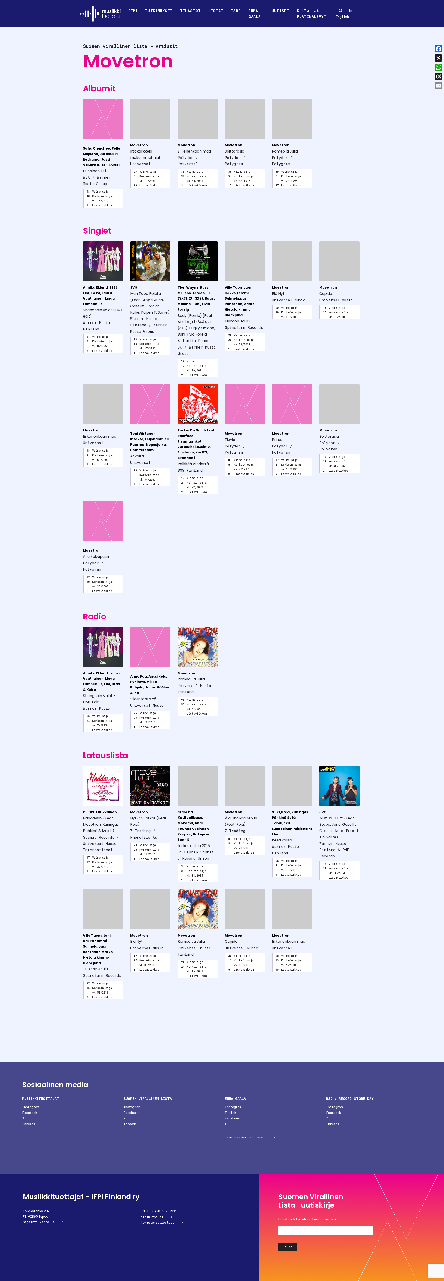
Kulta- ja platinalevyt (312, 13)
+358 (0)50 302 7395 (159, 1211)
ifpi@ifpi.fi (152, 1217)
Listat (216, 10)
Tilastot (190, 10)
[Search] (340, 10)
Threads (28, 1124)
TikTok (230, 1112)
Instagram (30, 1107)
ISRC (236, 10)
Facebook (29, 1112)
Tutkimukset (159, 10)
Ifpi (133, 10)
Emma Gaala (255, 13)
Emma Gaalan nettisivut (245, 1137)
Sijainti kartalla (39, 1222)
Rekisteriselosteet (157, 1222)
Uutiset (281, 10)
